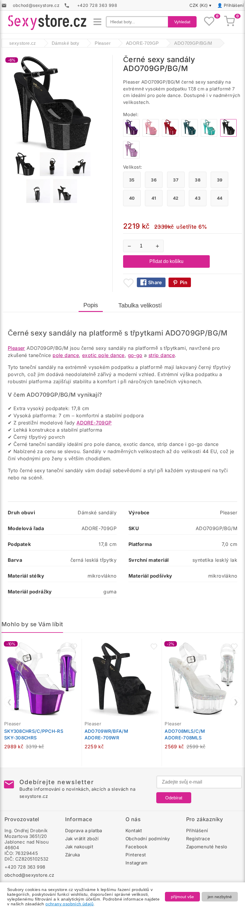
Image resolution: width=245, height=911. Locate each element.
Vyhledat (182, 21)
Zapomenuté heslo (206, 847)
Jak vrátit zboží (82, 838)
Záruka (72, 855)
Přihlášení (234, 5)
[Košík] (229, 22)
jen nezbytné (220, 896)
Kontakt (133, 830)
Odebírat (173, 797)
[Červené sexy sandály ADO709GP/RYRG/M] (170, 135)
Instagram (136, 863)
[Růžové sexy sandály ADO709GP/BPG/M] (151, 135)
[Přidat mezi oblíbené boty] (128, 283)
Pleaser (16, 348)
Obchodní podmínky (147, 838)
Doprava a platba (83, 830)
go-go (135, 355)
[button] (73, 646)
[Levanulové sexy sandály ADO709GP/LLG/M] (131, 157)
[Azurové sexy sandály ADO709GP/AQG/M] (209, 135)
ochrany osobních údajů (69, 903)
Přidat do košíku (166, 261)
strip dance (161, 355)
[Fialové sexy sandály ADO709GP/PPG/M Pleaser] (131, 135)
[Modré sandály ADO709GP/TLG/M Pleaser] (189, 135)
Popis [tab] (90, 305)
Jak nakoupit (79, 847)
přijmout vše (182, 896)
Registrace (198, 838)
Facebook (136, 847)
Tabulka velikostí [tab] (140, 305)
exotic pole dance (103, 355)
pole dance (66, 355)
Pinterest (135, 855)
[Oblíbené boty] (209, 22)
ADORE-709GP (93, 423)
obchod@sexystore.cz (29, 875)
